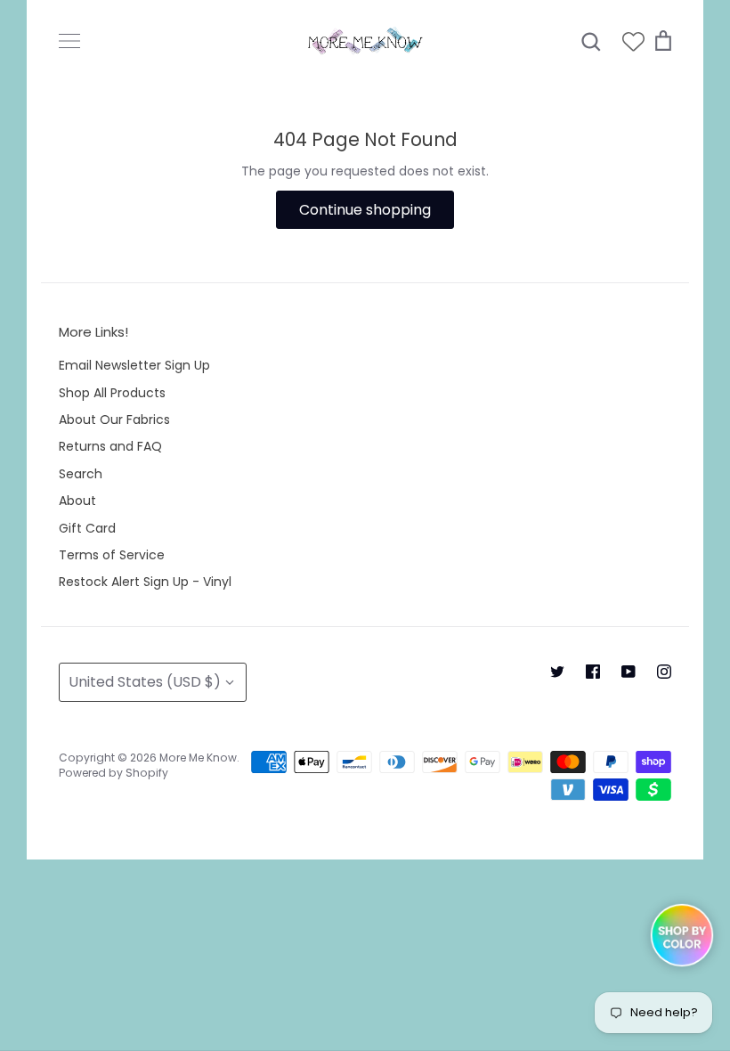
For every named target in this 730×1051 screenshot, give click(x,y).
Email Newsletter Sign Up (134, 365)
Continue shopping (365, 210)
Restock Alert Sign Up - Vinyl (145, 582)
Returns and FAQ (110, 446)
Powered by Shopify (113, 772)
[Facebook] (593, 671)
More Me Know (198, 757)
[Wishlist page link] (633, 41)
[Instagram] (664, 671)
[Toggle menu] (69, 41)
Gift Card (87, 528)
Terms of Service (112, 555)
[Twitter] (557, 671)
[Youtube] (628, 671)
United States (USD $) (145, 682)
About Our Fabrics (114, 419)
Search (80, 474)
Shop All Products (112, 393)
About (77, 500)
